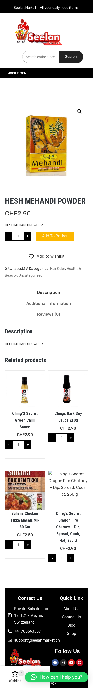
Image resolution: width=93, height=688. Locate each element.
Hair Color (57, 269)
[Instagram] (63, 662)
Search (71, 56)
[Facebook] (55, 662)
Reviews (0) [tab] (48, 314)
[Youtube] (71, 662)
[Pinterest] (79, 662)
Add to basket (54, 236)
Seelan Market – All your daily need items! (46, 8)
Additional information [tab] (48, 303)
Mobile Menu (18, 73)
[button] (79, 111)
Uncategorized (30, 275)
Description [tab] (48, 292)
